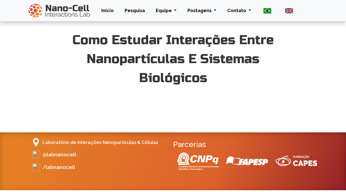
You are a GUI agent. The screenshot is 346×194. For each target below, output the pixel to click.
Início (108, 10)
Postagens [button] (200, 10)
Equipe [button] (164, 10)
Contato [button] (237, 10)
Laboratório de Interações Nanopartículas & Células (100, 142)
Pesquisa (135, 10)
